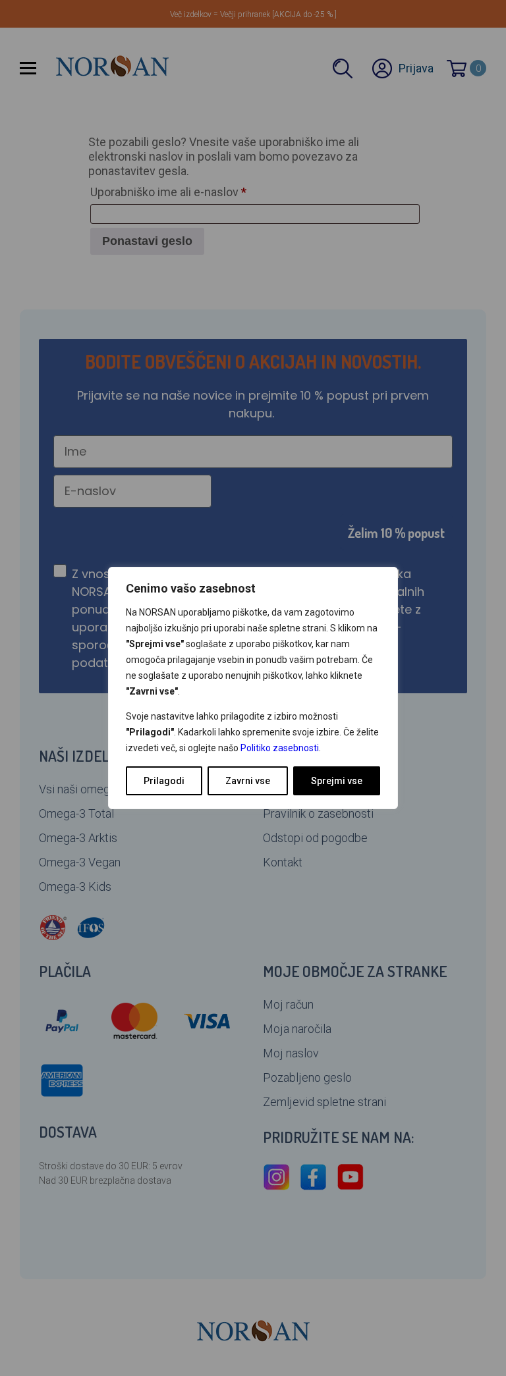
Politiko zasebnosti (279, 748)
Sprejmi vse (336, 781)
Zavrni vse (247, 781)
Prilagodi (164, 781)
